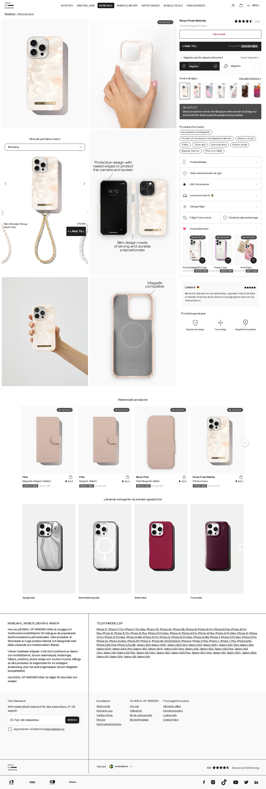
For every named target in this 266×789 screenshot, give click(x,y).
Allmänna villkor (172, 706)
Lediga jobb (170, 715)
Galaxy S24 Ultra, (123, 648)
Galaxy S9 (102, 656)
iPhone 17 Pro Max (135, 629)
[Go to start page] (9, 5)
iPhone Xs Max (117, 641)
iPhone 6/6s (244, 641)
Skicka (72, 720)
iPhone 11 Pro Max (231, 637)
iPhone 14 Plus (206, 633)
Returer (101, 719)
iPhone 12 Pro (151, 637)
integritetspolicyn (54, 729)
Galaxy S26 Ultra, (177, 645)
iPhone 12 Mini (201, 637)
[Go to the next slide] (84, 184)
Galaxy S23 (140, 648)
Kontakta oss (105, 710)
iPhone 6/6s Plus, (107, 645)
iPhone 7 (214, 641)
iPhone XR (133, 641)
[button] (233, 767)
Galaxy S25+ (210, 645)
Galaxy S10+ (234, 652)
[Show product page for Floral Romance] (233, 91)
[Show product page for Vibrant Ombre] (257, 91)
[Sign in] (233, 5)
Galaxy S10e (249, 652)
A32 (196, 648)
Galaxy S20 (163, 652)
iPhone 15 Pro (121, 633)
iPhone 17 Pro (116, 629)
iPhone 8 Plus (200, 641)
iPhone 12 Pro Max (182, 637)
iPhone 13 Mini (134, 637)
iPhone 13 (242, 633)
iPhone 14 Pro (189, 633)
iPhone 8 (186, 641)
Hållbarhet (136, 710)
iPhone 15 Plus (139, 633)
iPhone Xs (102, 641)
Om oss (134, 706)
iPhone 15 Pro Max (158, 633)
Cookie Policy (171, 719)
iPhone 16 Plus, (222, 629)
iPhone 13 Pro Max (115, 637)
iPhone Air (166, 629)
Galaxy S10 (219, 652)
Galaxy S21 (110, 652)
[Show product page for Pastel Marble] (208, 91)
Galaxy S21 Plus (126, 652)
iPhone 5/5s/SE (126, 645)
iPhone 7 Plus (228, 641)
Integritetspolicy (173, 710)
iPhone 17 (102, 629)
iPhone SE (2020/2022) (166, 641)
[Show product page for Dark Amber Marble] (245, 91)
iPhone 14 (175, 633)
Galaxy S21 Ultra (146, 652)
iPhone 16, (191, 629)
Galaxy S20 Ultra (202, 652)
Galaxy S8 (130, 656)
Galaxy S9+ (116, 656)
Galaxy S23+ (155, 648)
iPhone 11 (215, 637)
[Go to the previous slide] (5, 184)
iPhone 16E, (179, 629)
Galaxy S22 (206, 648)
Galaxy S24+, (104, 648)
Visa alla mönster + (250, 78)
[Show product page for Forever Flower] (197, 91)
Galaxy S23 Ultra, (174, 648)
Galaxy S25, (195, 645)
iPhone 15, (108, 633)
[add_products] (202, 260)
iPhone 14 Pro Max (226, 633)
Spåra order (103, 706)
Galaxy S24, (247, 645)
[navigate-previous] (245, 443)
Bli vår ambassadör (141, 715)
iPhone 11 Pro (249, 637)
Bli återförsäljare (139, 719)
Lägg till (76, 231)
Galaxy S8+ (143, 656)
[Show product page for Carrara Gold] (221, 91)
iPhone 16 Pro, (205, 629)
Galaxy (189, 648)
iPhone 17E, (153, 629)
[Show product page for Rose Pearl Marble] (185, 91)
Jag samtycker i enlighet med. (39, 729)
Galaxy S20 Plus (181, 652)
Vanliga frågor (105, 715)
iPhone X (145, 641)
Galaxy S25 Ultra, (229, 645)
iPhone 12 (165, 637)
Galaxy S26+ (158, 645)
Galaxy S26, (144, 645)
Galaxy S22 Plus (224, 648)
